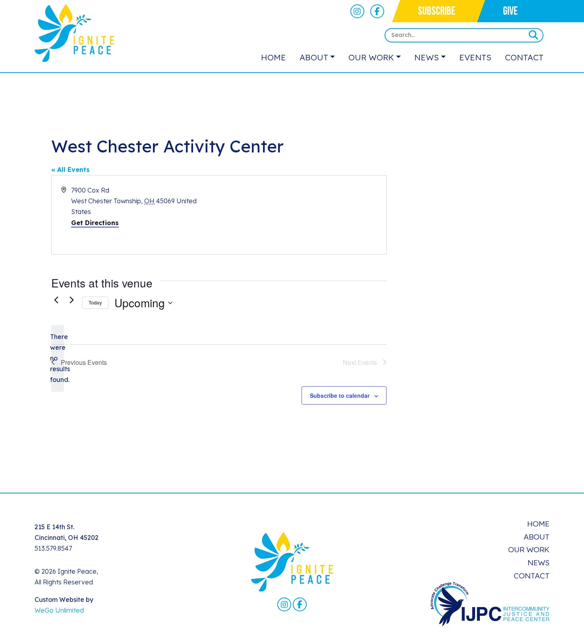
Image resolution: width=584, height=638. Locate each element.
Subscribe (436, 11)
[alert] (57, 358)
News (426, 57)
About (314, 57)
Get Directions (95, 223)
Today (95, 302)
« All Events (70, 169)
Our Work (371, 57)
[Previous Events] (56, 300)
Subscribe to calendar (339, 395)
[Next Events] (71, 300)
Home (273, 57)
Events (475, 57)
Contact (524, 57)
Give (510, 11)
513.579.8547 (53, 548)
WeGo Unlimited (59, 610)
